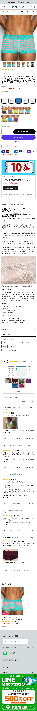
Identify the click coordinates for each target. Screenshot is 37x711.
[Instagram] (14, 653)
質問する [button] (19, 392)
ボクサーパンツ (13, 346)
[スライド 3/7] (14, 64)
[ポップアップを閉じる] (35, 675)
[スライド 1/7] (4, 64)
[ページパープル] (16, 119)
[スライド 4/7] (18, 64)
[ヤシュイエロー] (16, 111)
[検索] (5, 7)
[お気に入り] (28, 7)
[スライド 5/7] (23, 64)
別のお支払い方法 (18, 141)
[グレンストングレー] (22, 111)
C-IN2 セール (12, 343)
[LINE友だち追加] (18, 692)
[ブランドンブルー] (10, 119)
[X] (10, 653)
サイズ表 (3, 329)
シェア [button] (6, 438)
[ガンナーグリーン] (4, 119)
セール (4, 346)
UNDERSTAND (31, 11)
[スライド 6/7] (28, 64)
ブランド (11, 11)
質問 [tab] (16, 397)
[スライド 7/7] (32, 64)
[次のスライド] (35, 2)
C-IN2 (3, 73)
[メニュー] (2, 6)
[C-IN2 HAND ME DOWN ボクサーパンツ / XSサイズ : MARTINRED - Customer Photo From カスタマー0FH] (22, 385)
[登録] (31, 641)
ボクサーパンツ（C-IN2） (10, 350)
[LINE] (5, 653)
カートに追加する (25, 132)
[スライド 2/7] (9, 64)
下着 (2, 11)
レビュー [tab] (6, 397)
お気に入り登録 (11, 146)
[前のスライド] (2, 2)
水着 (6, 11)
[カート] (35, 7)
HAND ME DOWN (24, 343)
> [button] (24, 575)
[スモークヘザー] (10, 111)
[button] (30, 438)
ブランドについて (6, 334)
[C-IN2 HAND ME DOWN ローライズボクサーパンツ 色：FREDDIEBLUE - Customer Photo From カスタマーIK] (15, 385)
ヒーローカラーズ (20, 11)
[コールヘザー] (4, 111)
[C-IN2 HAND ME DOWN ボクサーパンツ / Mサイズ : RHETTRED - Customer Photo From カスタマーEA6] (15, 380)
